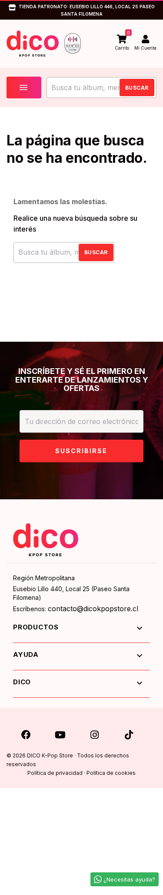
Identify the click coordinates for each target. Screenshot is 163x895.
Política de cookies (111, 773)
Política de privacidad (55, 773)
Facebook (26, 733)
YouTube (60, 733)
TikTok (129, 733)
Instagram (95, 733)
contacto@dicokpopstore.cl (93, 608)
